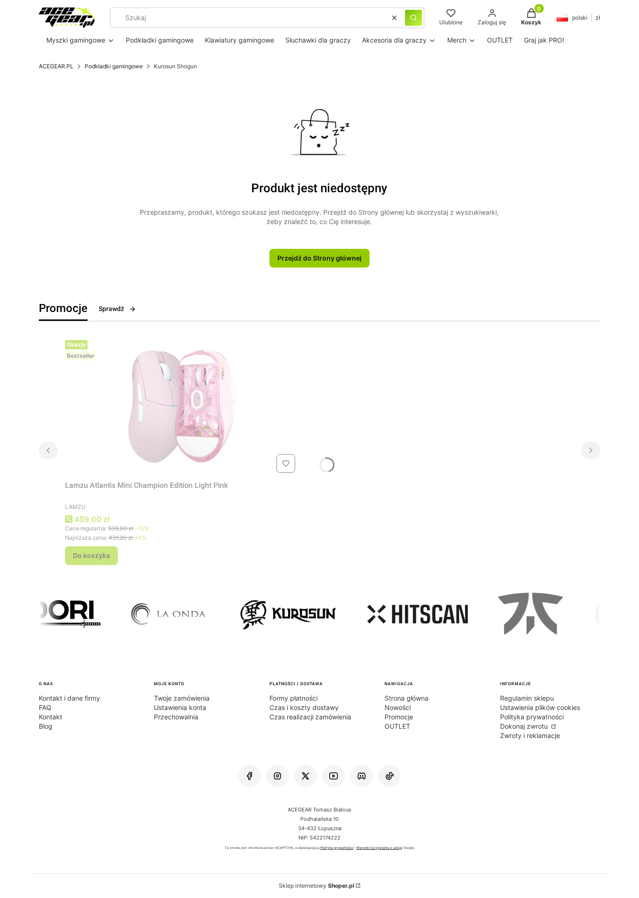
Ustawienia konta (180, 707)
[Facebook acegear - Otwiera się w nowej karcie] (249, 776)
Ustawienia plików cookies (540, 707)
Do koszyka (91, 555)
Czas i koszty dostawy (304, 707)
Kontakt (50, 717)
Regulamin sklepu (527, 698)
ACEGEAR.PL (56, 66)
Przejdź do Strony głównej (319, 258)
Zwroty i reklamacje (530, 735)
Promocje (399, 717)
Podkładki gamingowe (114, 66)
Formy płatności (293, 698)
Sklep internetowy (316, 885)
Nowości (398, 707)
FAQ (45, 707)
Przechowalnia (176, 717)
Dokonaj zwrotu (525, 726)
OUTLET (397, 726)
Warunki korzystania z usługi (379, 848)
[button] (413, 18)
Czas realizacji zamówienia (310, 717)
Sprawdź (111, 308)
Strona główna (406, 698)
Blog (45, 726)
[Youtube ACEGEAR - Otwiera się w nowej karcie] (333, 776)
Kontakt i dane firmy (69, 698)
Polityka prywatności (532, 717)
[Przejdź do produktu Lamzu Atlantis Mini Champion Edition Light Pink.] (182, 406)
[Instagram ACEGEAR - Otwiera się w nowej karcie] (277, 776)
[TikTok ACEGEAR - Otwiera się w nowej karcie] (389, 776)
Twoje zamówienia (182, 698)
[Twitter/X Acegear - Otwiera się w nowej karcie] (305, 776)
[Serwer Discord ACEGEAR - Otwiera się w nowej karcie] (361, 776)
